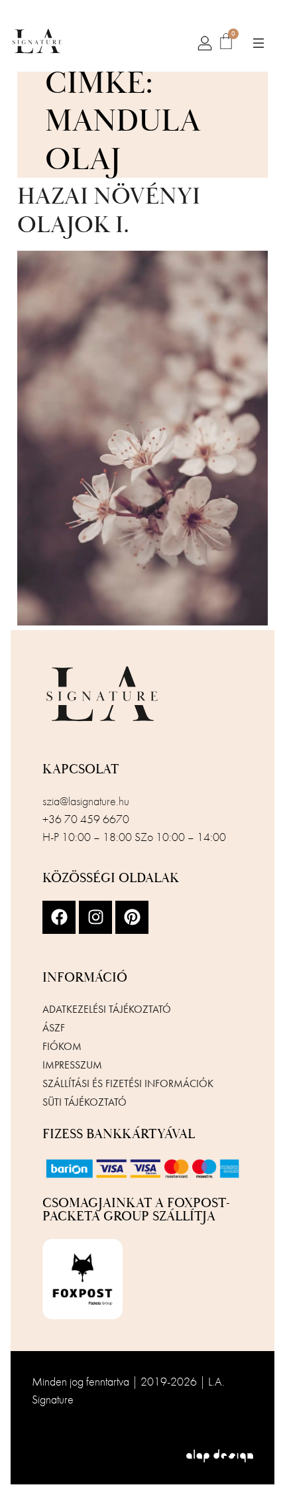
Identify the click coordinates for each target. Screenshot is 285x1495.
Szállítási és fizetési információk (127, 1083)
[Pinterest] (131, 917)
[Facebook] (59, 917)
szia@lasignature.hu (85, 801)
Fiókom (62, 1046)
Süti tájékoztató (84, 1102)
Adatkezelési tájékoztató (106, 1009)
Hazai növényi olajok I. (108, 211)
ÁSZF (53, 1028)
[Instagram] (95, 917)
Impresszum (72, 1065)
